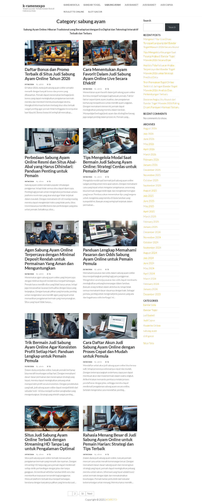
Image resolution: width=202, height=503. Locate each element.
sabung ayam (150, 330)
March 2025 (149, 216)
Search (147, 20)
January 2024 (150, 289)
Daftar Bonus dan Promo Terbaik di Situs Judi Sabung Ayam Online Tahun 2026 (50, 74)
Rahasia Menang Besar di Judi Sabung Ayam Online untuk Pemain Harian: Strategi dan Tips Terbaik (109, 441)
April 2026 (149, 149)
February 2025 (151, 221)
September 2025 (152, 185)
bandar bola (149, 304)
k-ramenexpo (34, 6)
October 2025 (150, 180)
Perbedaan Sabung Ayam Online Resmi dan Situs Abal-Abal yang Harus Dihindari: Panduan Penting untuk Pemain (51, 166)
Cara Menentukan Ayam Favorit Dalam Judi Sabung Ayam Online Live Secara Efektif (107, 76)
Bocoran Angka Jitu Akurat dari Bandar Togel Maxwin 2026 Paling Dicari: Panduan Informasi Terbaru (161, 103)
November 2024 (152, 237)
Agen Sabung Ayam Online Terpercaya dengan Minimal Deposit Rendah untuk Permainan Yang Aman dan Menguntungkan (50, 258)
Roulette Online (74, 11)
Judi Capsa (166, 4)
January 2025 (150, 226)
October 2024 (150, 242)
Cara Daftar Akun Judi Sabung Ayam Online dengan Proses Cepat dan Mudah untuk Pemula (109, 349)
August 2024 (150, 252)
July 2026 (148, 133)
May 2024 (148, 268)
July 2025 (148, 195)
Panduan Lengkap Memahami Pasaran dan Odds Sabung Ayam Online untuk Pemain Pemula (109, 256)
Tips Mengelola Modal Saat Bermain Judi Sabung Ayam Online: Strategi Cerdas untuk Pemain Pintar (110, 164)
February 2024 (151, 283)
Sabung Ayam (113, 4)
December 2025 (152, 169)
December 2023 (152, 294)
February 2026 (151, 159)
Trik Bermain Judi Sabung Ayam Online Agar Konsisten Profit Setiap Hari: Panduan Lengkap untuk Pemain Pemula (50, 351)
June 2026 (148, 138)
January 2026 (150, 164)
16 (82, 493)
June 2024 (148, 263)
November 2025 (152, 175)
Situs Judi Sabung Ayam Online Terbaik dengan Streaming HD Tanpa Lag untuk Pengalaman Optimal (50, 441)
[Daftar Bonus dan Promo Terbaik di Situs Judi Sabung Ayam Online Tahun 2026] (52, 52)
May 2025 (148, 206)
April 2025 (149, 211)
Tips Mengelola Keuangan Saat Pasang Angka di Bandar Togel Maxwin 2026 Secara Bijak (159, 56)
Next (89, 493)
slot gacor (148, 335)
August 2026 (150, 128)
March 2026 (149, 154)
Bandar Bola (71, 4)
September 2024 (152, 247)
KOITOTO (111, 499)
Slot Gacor (95, 11)
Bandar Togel (92, 4)
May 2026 (148, 143)
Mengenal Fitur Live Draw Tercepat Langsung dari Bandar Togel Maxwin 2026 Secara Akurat (161, 43)
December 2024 (152, 232)
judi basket (149, 315)
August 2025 (150, 190)
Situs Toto (148, 343)
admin (41, 84)
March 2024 (149, 278)
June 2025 (148, 200)
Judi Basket (131, 4)
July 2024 (148, 257)
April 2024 (149, 273)
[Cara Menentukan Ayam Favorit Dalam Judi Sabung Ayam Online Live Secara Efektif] (110, 52)
